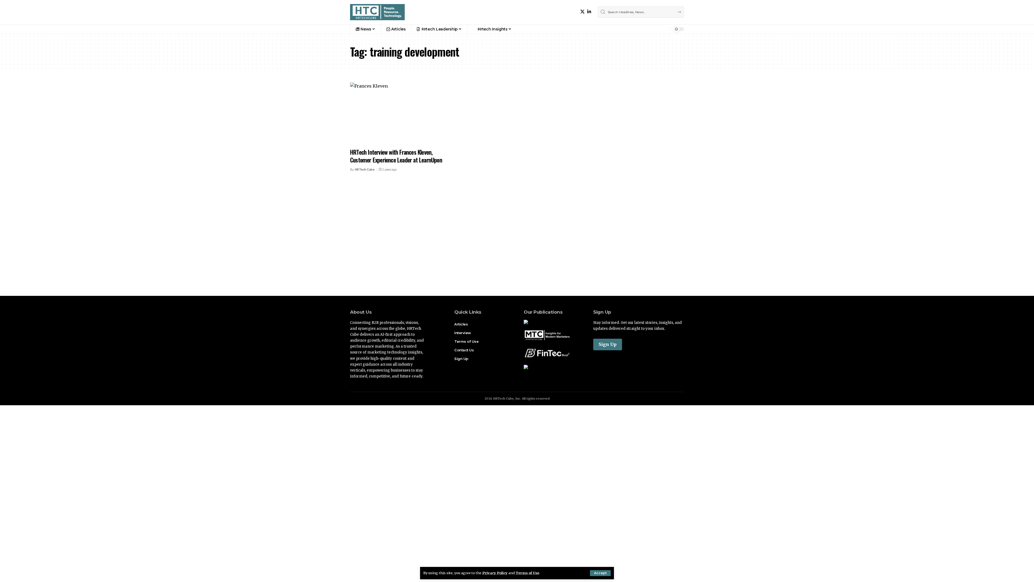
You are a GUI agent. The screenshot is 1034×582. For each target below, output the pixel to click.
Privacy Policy (495, 573)
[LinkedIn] (589, 11)
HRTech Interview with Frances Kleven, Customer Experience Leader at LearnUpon (396, 156)
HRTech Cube (365, 169)
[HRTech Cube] (377, 12)
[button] (600, 573)
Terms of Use (527, 573)
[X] (582, 11)
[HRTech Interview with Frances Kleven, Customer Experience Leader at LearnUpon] (402, 113)
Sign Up (608, 344)
